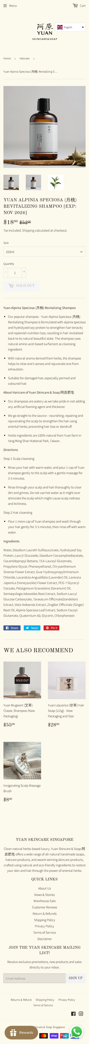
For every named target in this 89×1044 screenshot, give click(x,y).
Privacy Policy (44, 926)
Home (7, 58)
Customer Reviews (44, 907)
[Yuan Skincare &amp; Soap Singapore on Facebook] (73, 1014)
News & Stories (44, 894)
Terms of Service (44, 932)
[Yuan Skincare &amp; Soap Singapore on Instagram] (81, 1014)
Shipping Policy (44, 920)
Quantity (8, 264)
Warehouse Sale (45, 901)
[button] (70, 27)
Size (6, 243)
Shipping (28, 230)
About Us (44, 888)
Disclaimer (44, 939)
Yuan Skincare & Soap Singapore (45, 1027)
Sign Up (76, 978)
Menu (13, 5)
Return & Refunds (45, 913)
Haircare (24, 58)
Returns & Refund (21, 1000)
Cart (82, 5)
